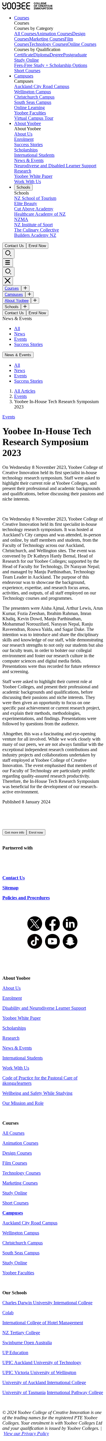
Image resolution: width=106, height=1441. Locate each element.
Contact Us (14, 246)
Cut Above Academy (33, 208)
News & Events (29, 160)
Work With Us (27, 181)
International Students (34, 155)
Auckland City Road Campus (41, 86)
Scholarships (26, 149)
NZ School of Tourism (35, 198)
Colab (8, 1312)
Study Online (26, 60)
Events (20, 339)
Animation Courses (54, 33)
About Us (23, 133)
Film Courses (14, 1162)
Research (22, 170)
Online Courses (81, 44)
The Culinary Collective (36, 229)
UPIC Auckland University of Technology (41, 1362)
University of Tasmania (24, 1392)
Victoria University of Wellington (45, 1372)
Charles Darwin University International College (47, 1302)
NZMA (21, 219)
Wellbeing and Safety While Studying (37, 1093)
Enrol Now (37, 246)
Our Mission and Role (23, 1103)
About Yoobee (27, 123)
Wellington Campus (32, 91)
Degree (56, 54)
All (17, 328)
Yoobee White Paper (33, 176)
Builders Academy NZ (35, 235)
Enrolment (24, 139)
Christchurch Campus (34, 96)
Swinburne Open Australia (27, 1342)
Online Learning (29, 107)
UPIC (8, 1372)
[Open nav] (7, 263)
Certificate (23, 54)
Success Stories (28, 144)
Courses (21, 17)
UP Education (15, 1352)
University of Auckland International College (44, 1382)
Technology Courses (48, 44)
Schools (23, 187)
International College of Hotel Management (42, 1322)
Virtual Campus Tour (33, 118)
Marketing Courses (46, 38)
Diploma (41, 54)
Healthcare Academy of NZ (40, 214)
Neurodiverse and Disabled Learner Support (55, 165)
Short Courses (27, 70)
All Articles (24, 390)
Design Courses (17, 1153)
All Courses (25, 33)
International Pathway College (75, 1392)
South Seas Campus (32, 102)
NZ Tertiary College (21, 1332)
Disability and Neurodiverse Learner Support (44, 1008)
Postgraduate (75, 54)
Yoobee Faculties (30, 112)
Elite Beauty (25, 203)
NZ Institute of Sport (33, 224)
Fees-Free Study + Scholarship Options (50, 65)
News (19, 333)
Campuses (23, 75)
